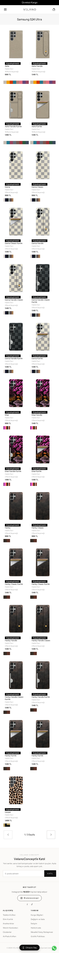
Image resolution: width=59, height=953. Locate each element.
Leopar (8, 812)
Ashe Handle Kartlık (13, 126)
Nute (8, 825)
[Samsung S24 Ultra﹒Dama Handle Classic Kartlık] (43, 278)
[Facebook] (27, 904)
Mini (5, 825)
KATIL (50, 874)
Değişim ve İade (38, 919)
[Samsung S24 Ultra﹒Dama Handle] (43, 221)
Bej (5, 82)
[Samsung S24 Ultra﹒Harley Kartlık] (16, 733)
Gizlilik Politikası (38, 936)
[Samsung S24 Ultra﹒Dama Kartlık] (43, 336)
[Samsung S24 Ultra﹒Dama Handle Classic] (16, 278)
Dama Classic (37, 187)
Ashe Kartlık (37, 126)
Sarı (8, 82)
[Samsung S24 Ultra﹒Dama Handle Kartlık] (16, 336)
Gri (14, 142)
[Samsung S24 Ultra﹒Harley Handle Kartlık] (43, 675)
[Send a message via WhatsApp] (54, 948)
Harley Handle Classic (41, 640)
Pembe (20, 82)
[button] (5, 9)
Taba (8, 540)
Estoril (14, 82)
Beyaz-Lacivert (5, 200)
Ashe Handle (37, 66)
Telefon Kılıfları (9, 915)
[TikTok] (32, 904)
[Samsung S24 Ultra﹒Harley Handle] (16, 618)
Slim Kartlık (8, 919)
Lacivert (27, 142)
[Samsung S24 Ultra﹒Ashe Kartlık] (43, 104)
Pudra (17, 82)
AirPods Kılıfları (9, 936)
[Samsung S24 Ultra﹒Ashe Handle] (43, 44)
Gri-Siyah (8, 200)
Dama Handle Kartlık (14, 358)
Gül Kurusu (17, 142)
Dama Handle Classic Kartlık (41, 301)
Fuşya (27, 82)
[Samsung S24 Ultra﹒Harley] (16, 505)
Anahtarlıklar (8, 923)
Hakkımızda (36, 928)
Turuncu (11, 82)
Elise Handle (37, 415)
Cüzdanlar (7, 932)
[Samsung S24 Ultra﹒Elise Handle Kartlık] (16, 449)
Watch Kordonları (10, 928)
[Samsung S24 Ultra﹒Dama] (16, 165)
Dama (7, 187)
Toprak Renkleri (8, 427)
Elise (7, 415)
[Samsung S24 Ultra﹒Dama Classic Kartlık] (16, 221)
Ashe (7, 66)
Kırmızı (20, 142)
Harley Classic (38, 528)
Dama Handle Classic (14, 300)
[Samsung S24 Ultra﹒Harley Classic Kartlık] (16, 562)
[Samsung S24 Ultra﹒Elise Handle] (43, 393)
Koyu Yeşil (24, 142)
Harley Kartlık (10, 755)
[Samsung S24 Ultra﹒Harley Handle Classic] (43, 618)
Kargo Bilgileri (37, 915)
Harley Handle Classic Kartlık (14, 698)
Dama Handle (37, 243)
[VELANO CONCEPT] (30, 9)
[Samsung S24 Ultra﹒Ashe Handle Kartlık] (16, 104)
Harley (7, 528)
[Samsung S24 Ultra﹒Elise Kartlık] (43, 449)
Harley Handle (11, 640)
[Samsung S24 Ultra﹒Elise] (16, 393)
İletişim (34, 923)
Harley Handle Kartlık (41, 697)
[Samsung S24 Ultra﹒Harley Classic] (43, 505)
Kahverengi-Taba (11, 200)
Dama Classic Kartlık (13, 243)
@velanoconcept (31, 898)
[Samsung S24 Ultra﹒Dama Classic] (43, 165)
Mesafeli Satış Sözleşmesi (42, 932)
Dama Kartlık (37, 358)
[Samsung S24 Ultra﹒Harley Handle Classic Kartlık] (16, 675)
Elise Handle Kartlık (13, 471)
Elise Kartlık (37, 471)
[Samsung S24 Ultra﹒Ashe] (16, 44)
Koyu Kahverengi (5, 540)
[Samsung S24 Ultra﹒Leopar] (16, 790)
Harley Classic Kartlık (14, 584)
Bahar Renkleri (5, 427)
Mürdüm (24, 82)
